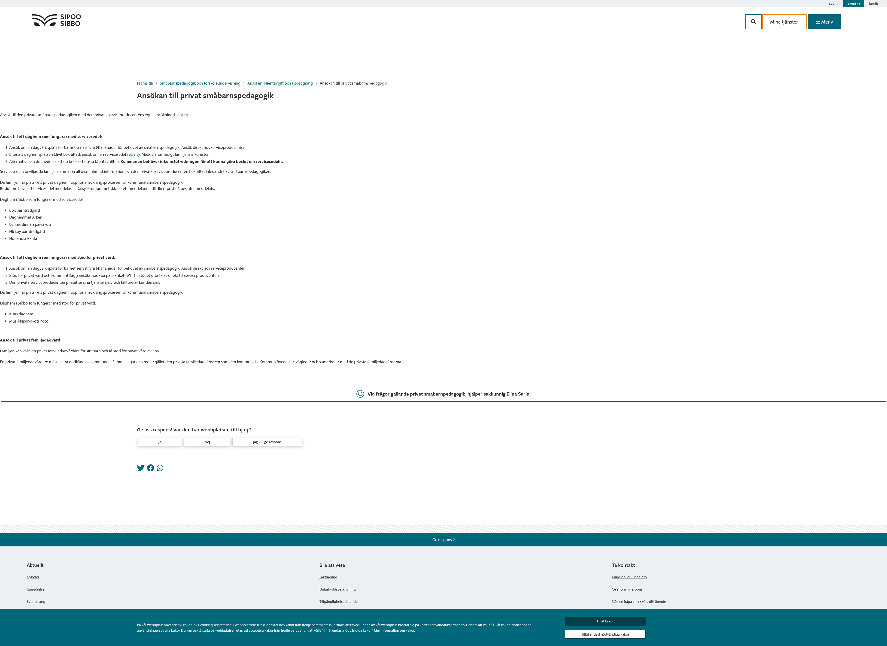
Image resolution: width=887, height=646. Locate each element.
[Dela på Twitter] (140, 469)
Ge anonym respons (627, 589)
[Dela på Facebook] (150, 469)
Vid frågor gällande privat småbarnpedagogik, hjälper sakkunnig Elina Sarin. (449, 393)
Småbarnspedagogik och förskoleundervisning (200, 83)
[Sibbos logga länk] (56, 24)
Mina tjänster (784, 21)
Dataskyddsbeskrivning (337, 589)
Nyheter (33, 577)
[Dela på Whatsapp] (160, 469)
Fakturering (328, 577)
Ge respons (442, 539)
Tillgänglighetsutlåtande (338, 601)
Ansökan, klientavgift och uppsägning (280, 83)
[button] (160, 442)
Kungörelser (36, 589)
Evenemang (36, 601)
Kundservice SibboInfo (629, 577)
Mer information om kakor (394, 630)
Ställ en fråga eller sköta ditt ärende (639, 601)
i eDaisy (133, 154)
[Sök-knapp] (753, 21)
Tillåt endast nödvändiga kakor (605, 634)
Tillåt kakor (605, 621)
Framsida (145, 83)
